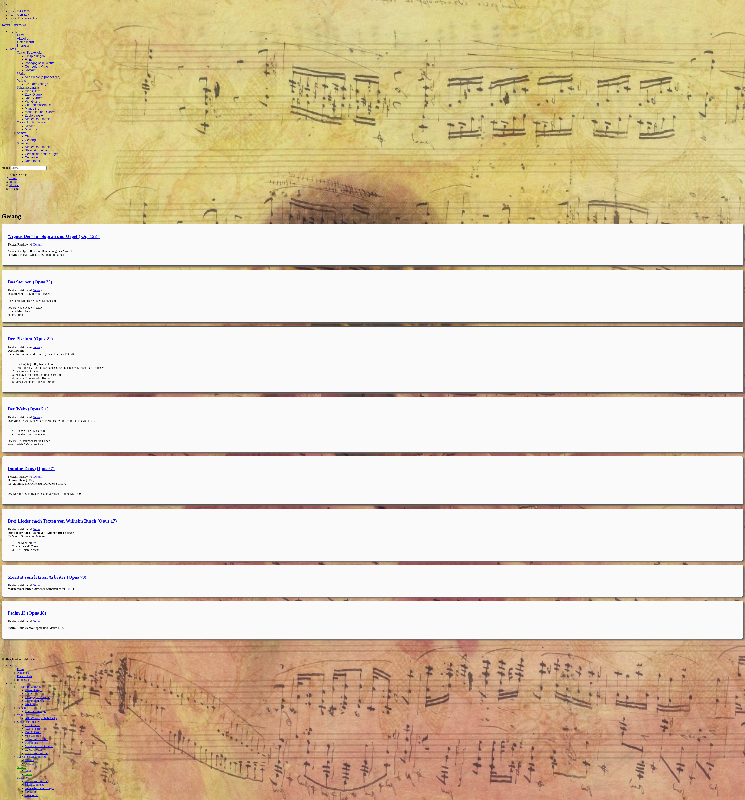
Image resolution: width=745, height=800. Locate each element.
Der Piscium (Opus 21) (30, 338)
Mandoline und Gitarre (40, 112)
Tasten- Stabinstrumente (31, 122)
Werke (21, 73)
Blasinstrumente (36, 150)
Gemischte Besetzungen (42, 154)
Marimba (31, 129)
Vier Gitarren (33, 101)
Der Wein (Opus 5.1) (28, 408)
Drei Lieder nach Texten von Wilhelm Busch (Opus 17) (62, 520)
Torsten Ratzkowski (14, 25)
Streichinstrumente (38, 119)
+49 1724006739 (19, 15)
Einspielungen (35, 56)
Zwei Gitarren (34, 94)
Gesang (30, 140)
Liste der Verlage (36, 84)
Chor (28, 136)
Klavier (30, 126)
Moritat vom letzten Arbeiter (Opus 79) (47, 577)
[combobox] (29, 168)
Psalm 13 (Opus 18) (27, 613)
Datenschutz (25, 42)
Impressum (24, 45)
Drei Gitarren (33, 98)
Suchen (6, 167)
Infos (12, 49)
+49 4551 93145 (19, 11)
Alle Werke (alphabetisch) (42, 77)
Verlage (21, 80)
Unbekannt (32, 161)
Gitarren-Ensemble (38, 105)
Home (13, 31)
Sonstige (22, 143)
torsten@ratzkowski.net (23, 18)
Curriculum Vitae (36, 66)
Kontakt (30, 70)
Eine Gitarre (33, 91)
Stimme (21, 133)
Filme (21, 35)
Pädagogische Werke (40, 63)
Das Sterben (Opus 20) (30, 281)
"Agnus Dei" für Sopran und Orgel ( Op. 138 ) (54, 236)
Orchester (31, 157)
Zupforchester (34, 115)
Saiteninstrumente (28, 87)
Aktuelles (23, 38)
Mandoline (32, 108)
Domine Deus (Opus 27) (31, 468)
